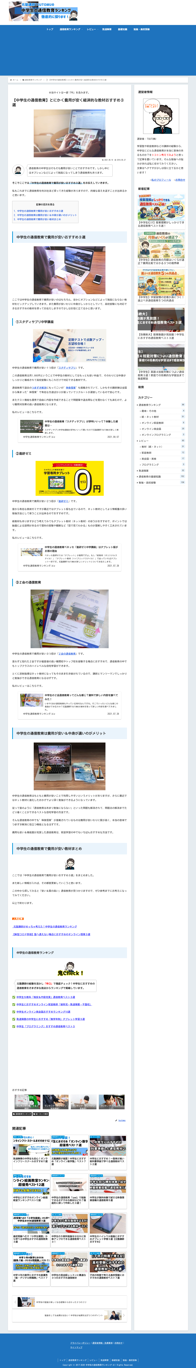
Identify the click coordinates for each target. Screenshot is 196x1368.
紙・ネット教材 (41, 1114)
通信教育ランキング (23, 1114)
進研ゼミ (63, 501)
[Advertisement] (98, 55)
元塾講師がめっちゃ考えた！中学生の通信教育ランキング (44, 926)
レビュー (161, 440)
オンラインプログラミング (163, 434)
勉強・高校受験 (161, 482)
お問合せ (180, 180)
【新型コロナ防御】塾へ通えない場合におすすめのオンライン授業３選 (51, 934)
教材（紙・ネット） (163, 446)
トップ (62, 1360)
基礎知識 (116, 1360)
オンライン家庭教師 (163, 423)
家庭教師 (163, 452)
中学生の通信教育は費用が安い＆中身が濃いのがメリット (45, 215)
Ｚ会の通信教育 (67, 653)
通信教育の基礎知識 (161, 476)
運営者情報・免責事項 (102, 1343)
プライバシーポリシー (80, 1343)
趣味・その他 (163, 411)
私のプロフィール (161, 180)
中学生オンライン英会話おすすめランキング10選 (43, 1012)
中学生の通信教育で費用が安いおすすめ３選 (38, 211)
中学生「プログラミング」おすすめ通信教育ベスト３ (46, 1026)
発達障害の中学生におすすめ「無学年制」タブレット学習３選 (51, 1019)
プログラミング (163, 464)
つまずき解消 (39, 387)
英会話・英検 (163, 458)
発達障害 (161, 470)
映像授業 (71, 387)
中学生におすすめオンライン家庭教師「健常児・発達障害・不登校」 (54, 1004)
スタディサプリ (67, 368)
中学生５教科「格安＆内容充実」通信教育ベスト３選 (46, 997)
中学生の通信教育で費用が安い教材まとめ (37, 219)
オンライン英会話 (163, 429)
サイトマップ (76, 1347)
